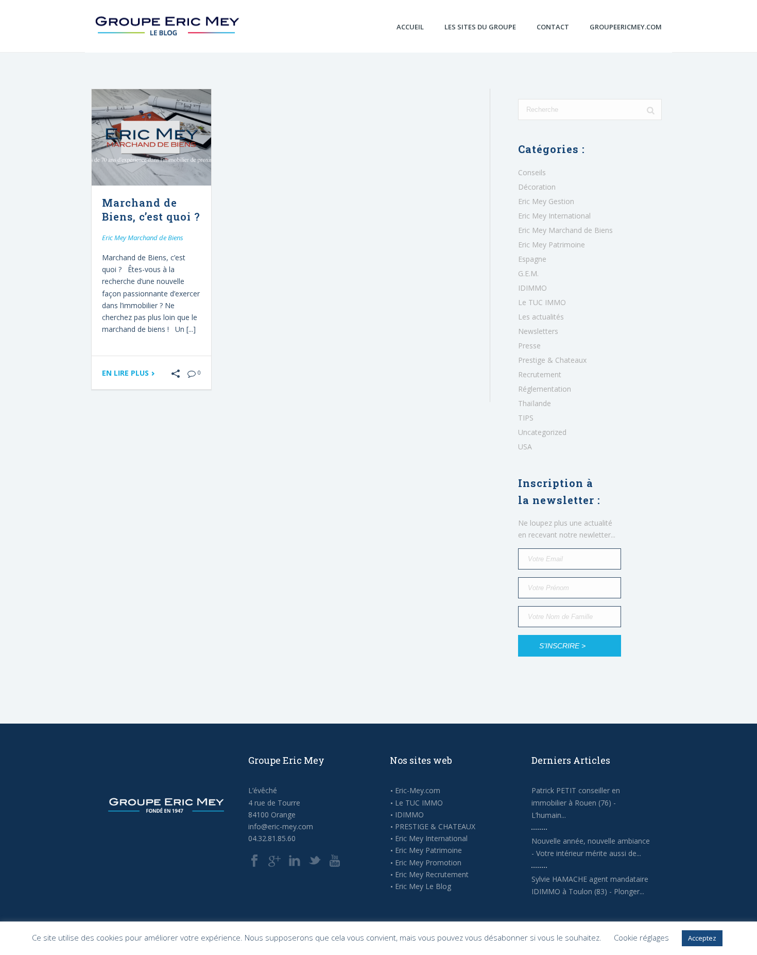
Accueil (410, 26)
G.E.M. (528, 273)
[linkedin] (294, 861)
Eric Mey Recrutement (432, 874)
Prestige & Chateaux (552, 360)
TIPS (526, 418)
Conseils (532, 172)
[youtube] (335, 861)
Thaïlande (534, 403)
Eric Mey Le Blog (423, 886)
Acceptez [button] (702, 938)
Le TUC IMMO (542, 302)
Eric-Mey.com (417, 790)
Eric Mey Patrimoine (551, 244)
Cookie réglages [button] (641, 937)
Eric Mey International (554, 216)
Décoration (537, 187)
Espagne (532, 259)
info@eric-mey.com (280, 826)
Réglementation (544, 389)
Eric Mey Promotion (428, 862)
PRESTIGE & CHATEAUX (435, 826)
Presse (529, 345)
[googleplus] (274, 861)
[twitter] (314, 861)
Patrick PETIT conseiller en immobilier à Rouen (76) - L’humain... (575, 802)
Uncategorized (542, 432)
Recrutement (539, 374)
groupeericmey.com (626, 26)
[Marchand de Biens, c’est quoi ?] (151, 137)
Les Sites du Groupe (480, 26)
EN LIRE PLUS (126, 373)
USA (525, 446)
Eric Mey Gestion (546, 201)
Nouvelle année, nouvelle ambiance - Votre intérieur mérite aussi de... (590, 847)
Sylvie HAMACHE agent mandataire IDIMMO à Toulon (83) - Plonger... (589, 885)
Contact (553, 26)
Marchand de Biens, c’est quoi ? (151, 209)
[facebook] (254, 861)
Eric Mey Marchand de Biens (142, 237)
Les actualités (541, 317)
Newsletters (538, 331)
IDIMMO (532, 288)
